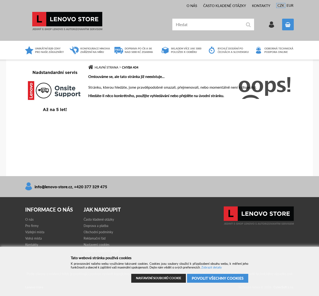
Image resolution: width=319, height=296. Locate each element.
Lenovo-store (67, 21)
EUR (290, 5)
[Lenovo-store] (259, 224)
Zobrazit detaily (211, 267)
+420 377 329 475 (90, 186)
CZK (280, 5)
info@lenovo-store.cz (53, 186)
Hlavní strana (106, 67)
